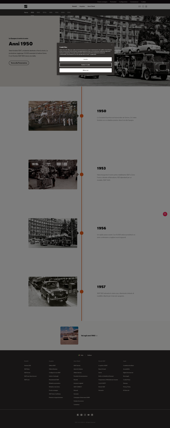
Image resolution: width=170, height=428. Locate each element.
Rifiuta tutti (85, 70)
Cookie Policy (93, 54)
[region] (85, 59)
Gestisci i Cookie (85, 64)
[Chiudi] (112, 45)
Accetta (86, 59)
